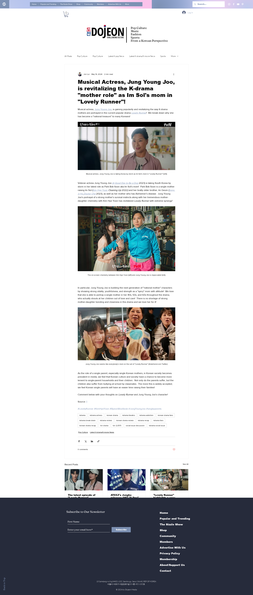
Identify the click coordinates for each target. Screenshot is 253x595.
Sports (163, 56)
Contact (165, 570)
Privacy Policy (170, 553)
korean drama (112, 415)
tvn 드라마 (117, 425)
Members (166, 541)
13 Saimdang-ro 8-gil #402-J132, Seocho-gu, (126, 581)
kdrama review (106, 420)
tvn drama (104, 425)
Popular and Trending (175, 518)
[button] (66, 14)
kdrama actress (96, 415)
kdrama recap (143, 420)
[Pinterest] (242, 4)
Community (168, 536)
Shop (163, 530)
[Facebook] (233, 4)
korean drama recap (87, 425)
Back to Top (4, 583)
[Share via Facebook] (79, 441)
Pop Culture (82, 56)
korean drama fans (165, 415)
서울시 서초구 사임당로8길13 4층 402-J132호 (126, 584)
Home (164, 512)
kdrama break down (87, 420)
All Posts (68, 56)
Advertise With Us (173, 547)
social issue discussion (135, 425)
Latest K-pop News (116, 56)
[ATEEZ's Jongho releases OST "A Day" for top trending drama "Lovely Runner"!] (127, 479)
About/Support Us (172, 565)
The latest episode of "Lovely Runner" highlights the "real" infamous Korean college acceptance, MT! (81, 496)
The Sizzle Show (171, 524)
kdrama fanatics (128, 415)
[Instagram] (229, 4)
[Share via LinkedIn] (92, 441)
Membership (168, 559)
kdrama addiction (146, 415)
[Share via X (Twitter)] (85, 441)
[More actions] (173, 74)
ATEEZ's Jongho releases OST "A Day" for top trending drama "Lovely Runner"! (125, 496)
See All (185, 464)
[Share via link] (98, 441)
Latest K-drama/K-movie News (142, 56)
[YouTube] (238, 4)
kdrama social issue (157, 425)
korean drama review (124, 420)
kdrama (82, 415)
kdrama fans (158, 420)
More (173, 56)
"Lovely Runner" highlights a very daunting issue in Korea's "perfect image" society (168, 496)
